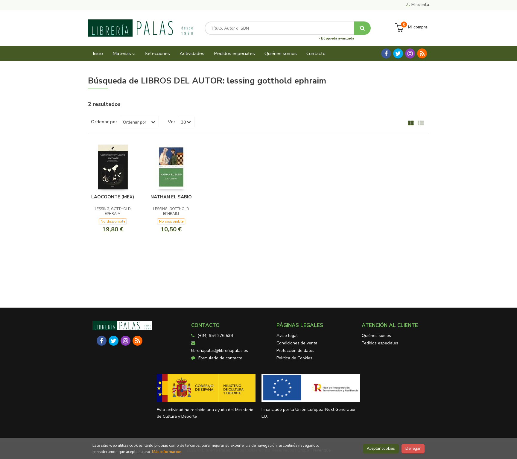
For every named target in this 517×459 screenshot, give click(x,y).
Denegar (413, 448)
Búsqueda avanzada (337, 39)
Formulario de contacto (220, 358)
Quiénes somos (376, 335)
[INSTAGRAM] (410, 53)
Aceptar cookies (381, 448)
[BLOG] (422, 53)
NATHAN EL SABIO (171, 197)
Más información (166, 452)
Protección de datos (295, 350)
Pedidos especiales (380, 343)
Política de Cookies (294, 358)
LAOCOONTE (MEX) (112, 197)
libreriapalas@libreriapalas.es (219, 350)
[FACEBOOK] (386, 53)
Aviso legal (287, 335)
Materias (122, 53)
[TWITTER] (398, 53)
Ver (171, 122)
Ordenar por (104, 122)
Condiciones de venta (296, 343)
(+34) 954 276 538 (215, 335)
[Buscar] (362, 28)
